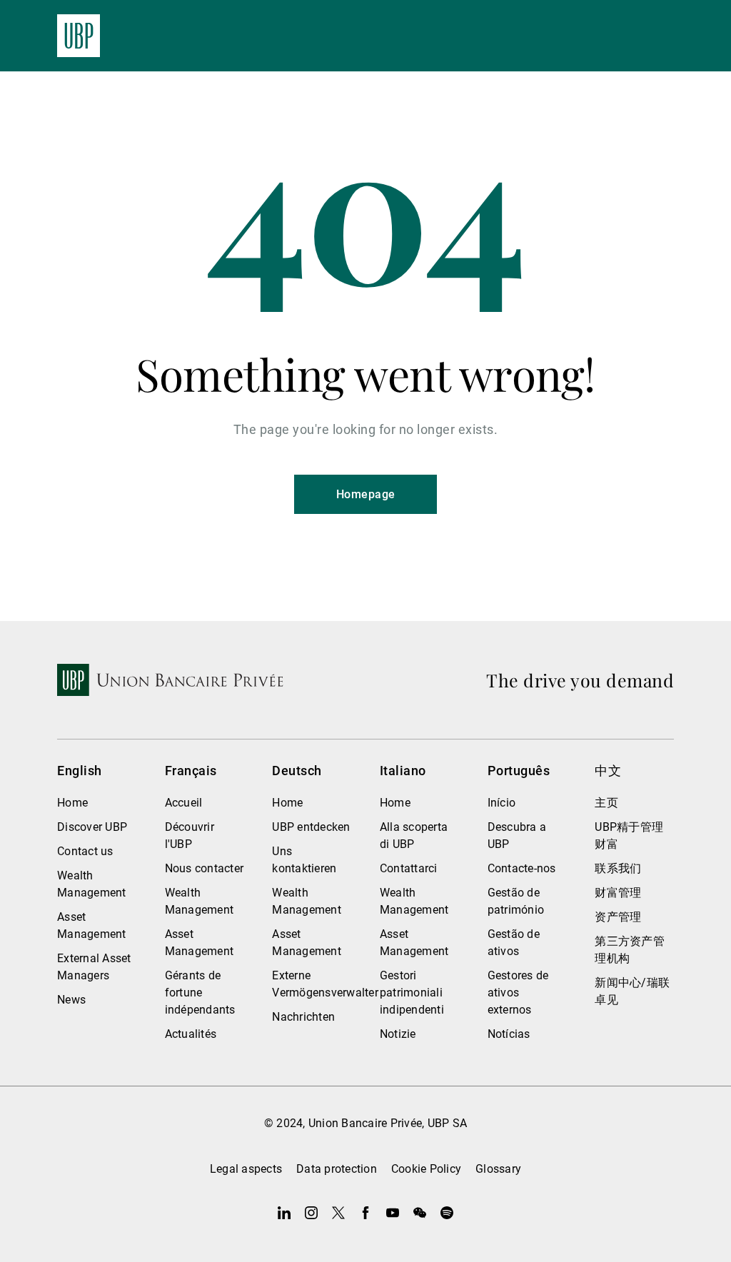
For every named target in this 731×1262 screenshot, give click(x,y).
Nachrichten (303, 1017)
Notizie (398, 1034)
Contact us (85, 851)
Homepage (365, 494)
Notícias (509, 1034)
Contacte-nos (522, 868)
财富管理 (618, 892)
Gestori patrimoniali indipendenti (412, 992)
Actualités (191, 1034)
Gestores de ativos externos (518, 992)
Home (72, 802)
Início (502, 802)
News (71, 999)
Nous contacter (204, 868)
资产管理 (618, 917)
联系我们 (618, 868)
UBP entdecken (311, 827)
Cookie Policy (426, 1169)
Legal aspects (246, 1169)
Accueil (184, 802)
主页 (606, 802)
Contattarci (409, 868)
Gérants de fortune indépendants (200, 992)
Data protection (336, 1169)
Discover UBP (92, 827)
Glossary (498, 1169)
